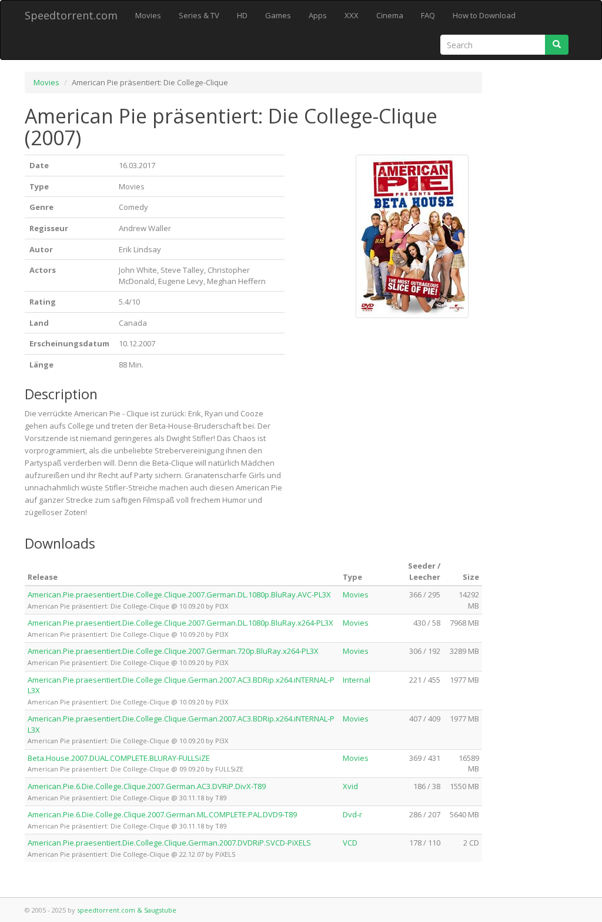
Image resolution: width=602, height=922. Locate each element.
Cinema (389, 15)
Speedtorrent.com (71, 15)
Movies (148, 15)
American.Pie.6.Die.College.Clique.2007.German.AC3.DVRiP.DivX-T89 (147, 786)
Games (278, 15)
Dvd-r (352, 814)
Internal (356, 679)
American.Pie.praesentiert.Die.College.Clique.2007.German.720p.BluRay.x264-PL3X (173, 651)
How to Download (484, 15)
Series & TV (199, 15)
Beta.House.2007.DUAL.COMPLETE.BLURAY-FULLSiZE (119, 758)
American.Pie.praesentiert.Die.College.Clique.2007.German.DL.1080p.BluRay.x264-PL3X (180, 622)
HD (242, 15)
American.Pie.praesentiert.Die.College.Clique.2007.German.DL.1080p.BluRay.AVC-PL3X (179, 594)
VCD (350, 842)
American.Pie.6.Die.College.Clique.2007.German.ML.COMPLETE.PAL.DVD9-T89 (162, 814)
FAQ (428, 15)
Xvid (350, 786)
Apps (318, 15)
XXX (352, 15)
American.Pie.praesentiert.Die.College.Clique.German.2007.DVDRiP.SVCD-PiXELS (169, 842)
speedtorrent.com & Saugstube (126, 910)
